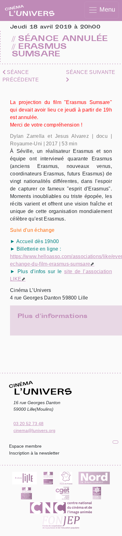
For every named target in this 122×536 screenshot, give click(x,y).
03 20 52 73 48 (28, 423)
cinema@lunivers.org (34, 430)
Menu (106, 9)
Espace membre (25, 446)
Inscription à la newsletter (34, 452)
